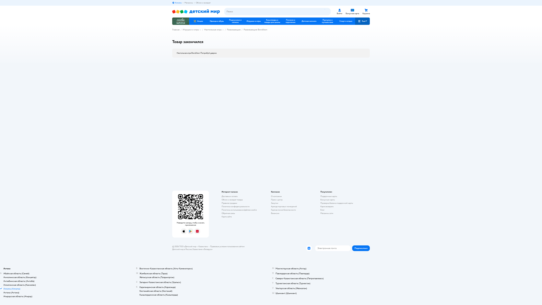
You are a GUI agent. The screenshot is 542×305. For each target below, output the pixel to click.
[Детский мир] (196, 11)
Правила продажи (229, 203)
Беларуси (208, 249)
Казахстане (197, 249)
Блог (322, 210)
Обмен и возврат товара (232, 200)
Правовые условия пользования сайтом (227, 246)
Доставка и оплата (229, 196)
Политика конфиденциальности (236, 206)
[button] (362, 21)
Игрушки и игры (191, 29)
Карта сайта (227, 216)
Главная (176, 29)
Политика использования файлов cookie (239, 210)
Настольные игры (213, 29)
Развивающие (234, 29)
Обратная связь (228, 213)
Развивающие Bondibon (255, 29)
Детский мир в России (182, 249)
